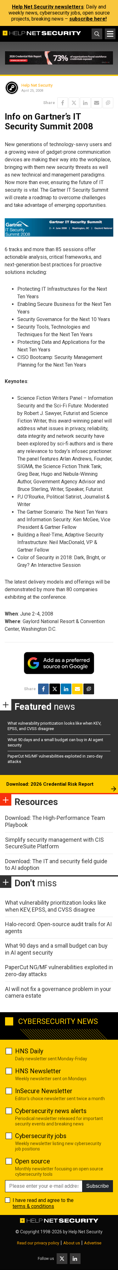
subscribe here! (88, 19)
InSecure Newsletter (43, 1091)
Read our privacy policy (38, 1243)
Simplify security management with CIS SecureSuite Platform (54, 843)
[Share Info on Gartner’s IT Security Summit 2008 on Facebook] (62, 102)
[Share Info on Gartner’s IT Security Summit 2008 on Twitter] (74, 102)
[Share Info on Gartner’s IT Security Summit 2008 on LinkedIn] (85, 102)
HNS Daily (29, 1051)
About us (71, 1243)
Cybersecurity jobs (40, 1136)
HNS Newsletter (38, 1071)
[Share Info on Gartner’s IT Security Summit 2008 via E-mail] (96, 102)
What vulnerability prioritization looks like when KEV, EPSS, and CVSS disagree (55, 906)
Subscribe (97, 1186)
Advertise (92, 1243)
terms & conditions (33, 1206)
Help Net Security (37, 85)
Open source (32, 1161)
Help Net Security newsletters (48, 7)
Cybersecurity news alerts (51, 1111)
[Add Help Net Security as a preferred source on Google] (108, 102)
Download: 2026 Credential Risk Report (49, 784)
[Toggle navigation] (110, 33)
